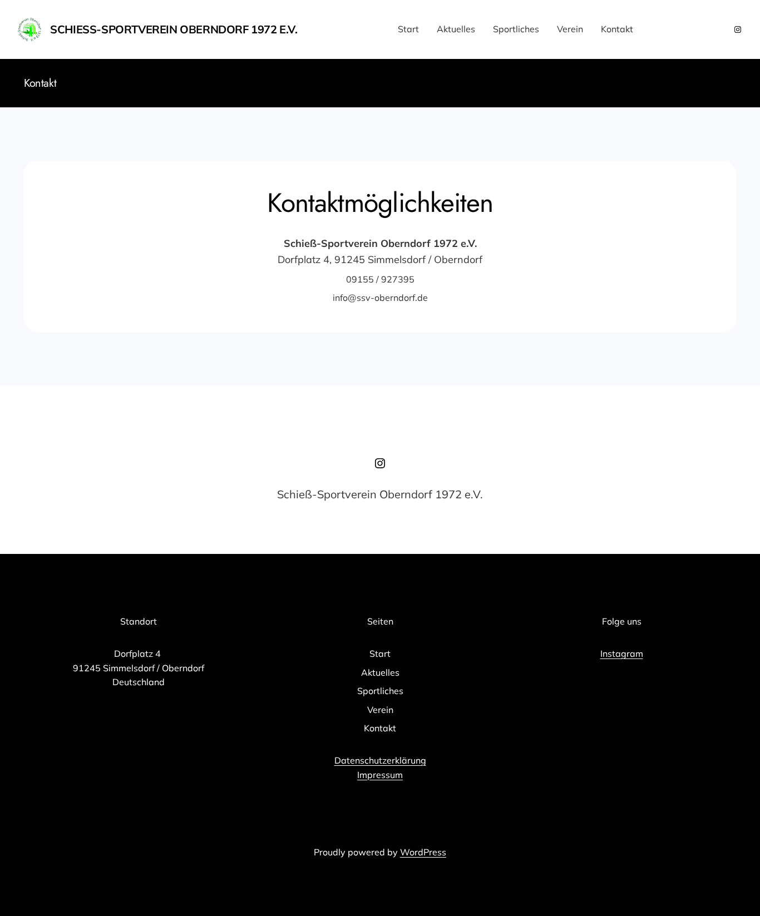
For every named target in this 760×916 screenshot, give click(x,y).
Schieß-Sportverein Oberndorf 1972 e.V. (173, 29)
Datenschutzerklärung (380, 760)
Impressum (380, 774)
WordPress (423, 852)
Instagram (621, 653)
